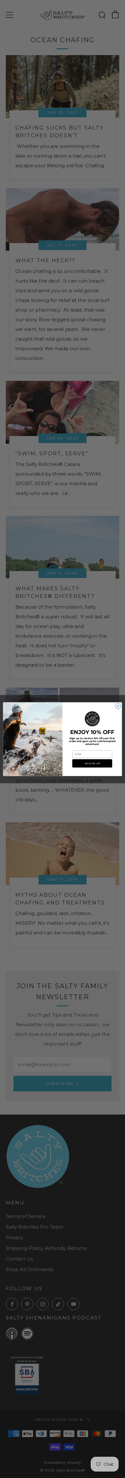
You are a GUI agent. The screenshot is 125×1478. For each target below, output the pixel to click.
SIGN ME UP (92, 763)
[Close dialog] (118, 706)
